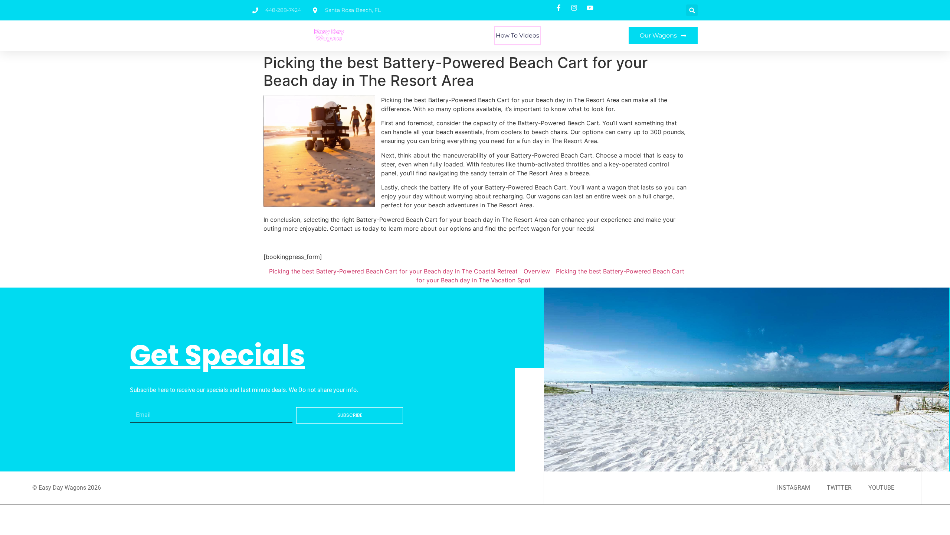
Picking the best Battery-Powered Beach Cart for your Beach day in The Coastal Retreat (393, 271)
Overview (537, 271)
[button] (692, 10)
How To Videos (517, 35)
